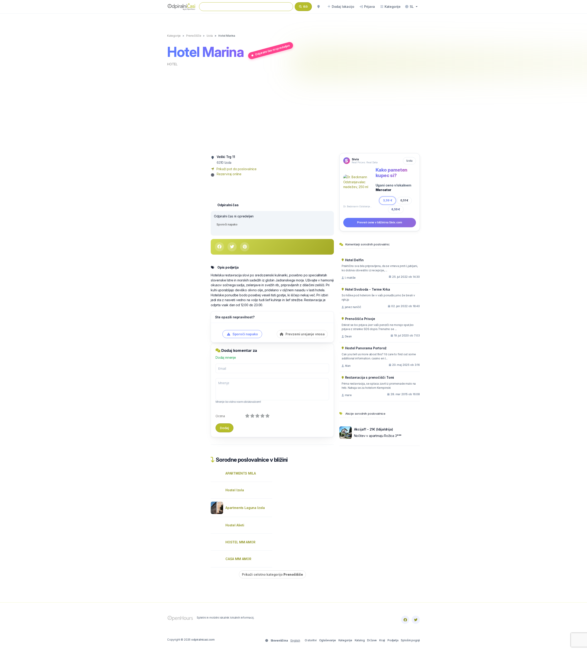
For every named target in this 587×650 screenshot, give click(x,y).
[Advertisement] (293, 109)
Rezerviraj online (229, 174)
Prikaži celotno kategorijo (272, 574)
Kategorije (345, 640)
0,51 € (404, 200)
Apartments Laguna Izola (245, 508)
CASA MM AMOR (238, 559)
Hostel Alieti (234, 525)
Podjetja (393, 640)
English (295, 640)
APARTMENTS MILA (240, 473)
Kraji (382, 640)
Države (372, 640)
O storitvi (311, 640)
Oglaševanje (327, 640)
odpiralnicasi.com (203, 639)
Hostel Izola (234, 490)
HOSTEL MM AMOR (240, 542)
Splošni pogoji (410, 640)
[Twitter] (416, 620)
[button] (411, 6)
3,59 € (387, 200)
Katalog (360, 640)
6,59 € (395, 209)
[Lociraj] (318, 6)
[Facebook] (405, 620)
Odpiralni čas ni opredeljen (272, 50)
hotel (172, 64)
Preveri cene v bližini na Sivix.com (379, 222)
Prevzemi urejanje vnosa (305, 334)
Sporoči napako (227, 224)
